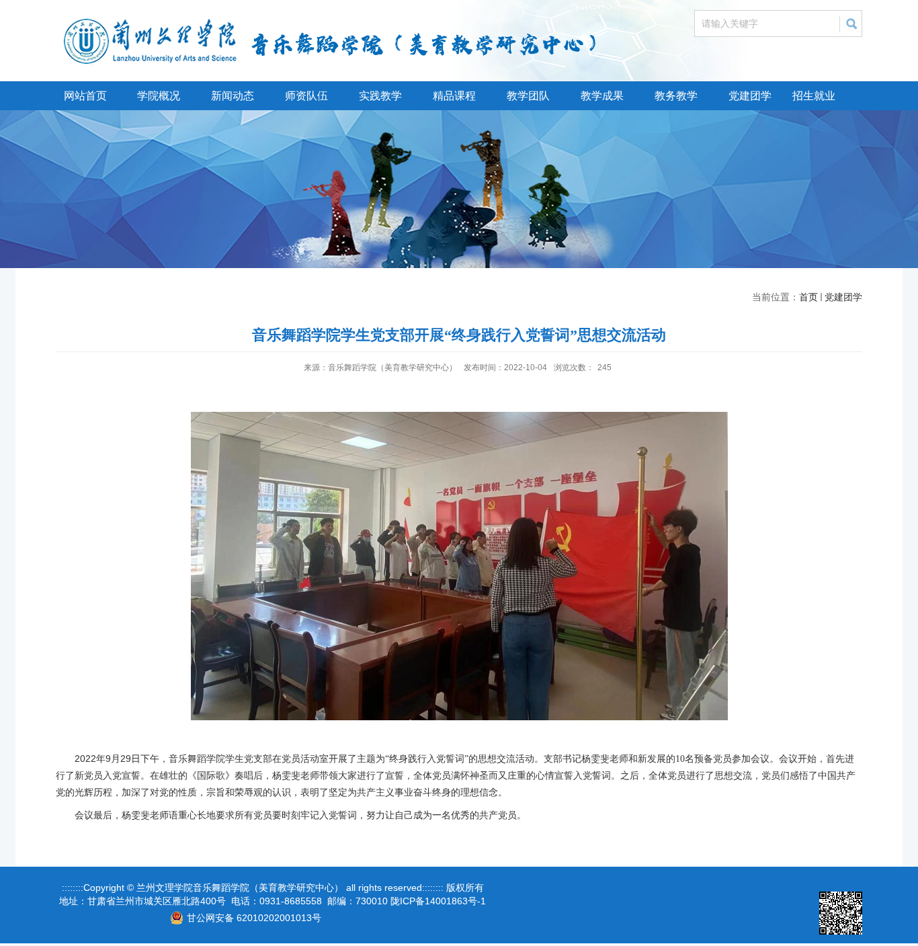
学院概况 (158, 95)
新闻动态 (232, 95)
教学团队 (528, 95)
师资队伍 (306, 95)
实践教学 (380, 95)
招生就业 (813, 95)
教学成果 (602, 95)
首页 (808, 297)
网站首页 (85, 95)
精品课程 (454, 95)
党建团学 (749, 95)
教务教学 (676, 95)
